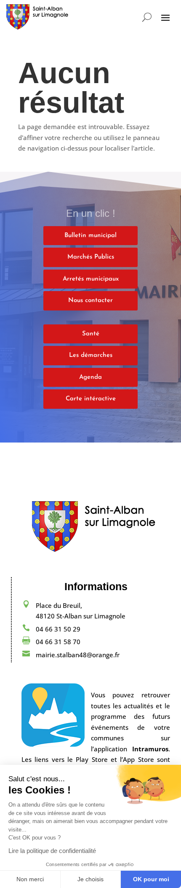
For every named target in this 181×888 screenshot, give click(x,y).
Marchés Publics (90, 257)
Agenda (90, 377)
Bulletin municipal (90, 235)
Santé (90, 334)
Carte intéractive (91, 399)
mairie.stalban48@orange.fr (78, 654)
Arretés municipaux (91, 279)
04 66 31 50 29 (58, 629)
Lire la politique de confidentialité (52, 850)
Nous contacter (90, 300)
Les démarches (90, 355)
